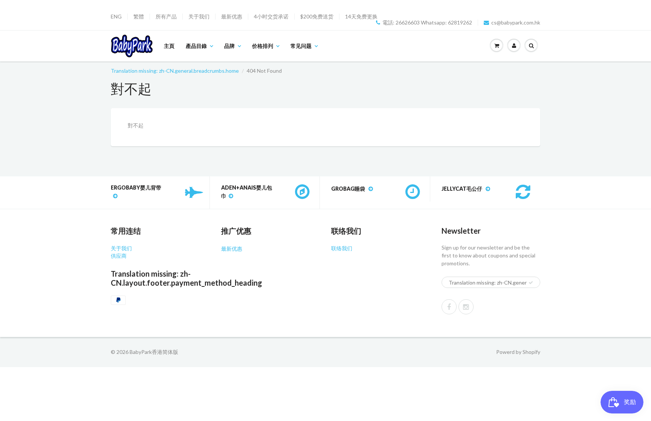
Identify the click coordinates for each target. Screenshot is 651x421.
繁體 (138, 17)
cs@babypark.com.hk (515, 23)
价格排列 (262, 46)
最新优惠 (231, 17)
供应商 (119, 256)
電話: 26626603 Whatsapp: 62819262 (427, 23)
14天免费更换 (361, 17)
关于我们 (198, 17)
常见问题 (301, 46)
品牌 (229, 46)
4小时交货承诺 (271, 17)
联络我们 (341, 248)
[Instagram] (466, 306)
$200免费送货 (316, 17)
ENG (116, 17)
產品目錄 (196, 46)
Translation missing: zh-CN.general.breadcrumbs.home (175, 70)
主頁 (169, 46)
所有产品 (166, 17)
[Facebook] (449, 306)
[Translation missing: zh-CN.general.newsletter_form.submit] (530, 283)
